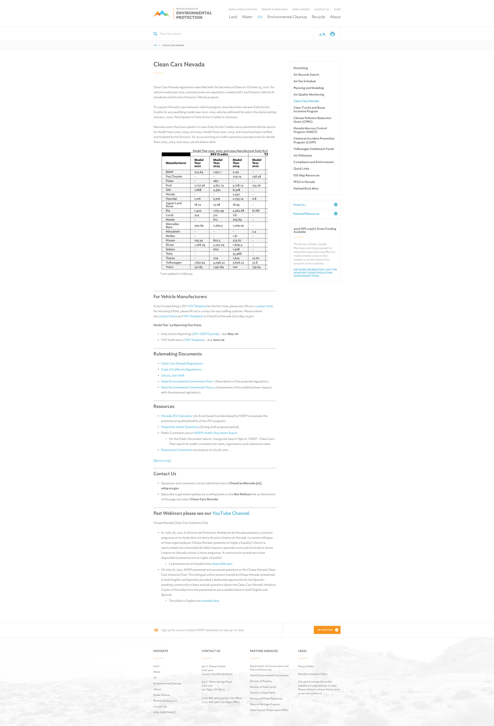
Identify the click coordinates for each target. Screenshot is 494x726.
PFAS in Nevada (304, 182)
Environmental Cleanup (287, 16)
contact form (264, 306)
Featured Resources (306, 214)
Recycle (318, 16)
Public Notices (161, 694)
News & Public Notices (242, 9)
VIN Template (197, 306)
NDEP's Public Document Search (215, 433)
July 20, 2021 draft (172, 375)
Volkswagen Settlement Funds (314, 149)
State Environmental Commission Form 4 (188, 387)
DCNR (337, 9)
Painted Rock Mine (306, 188)
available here (210, 601)
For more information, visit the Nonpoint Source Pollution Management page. (315, 272)
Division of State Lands (263, 686)
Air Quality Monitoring (309, 94)
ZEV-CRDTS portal (205, 334)
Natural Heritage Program (265, 704)
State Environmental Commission (269, 675)
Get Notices (325, 629)
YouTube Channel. (231, 513)
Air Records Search (306, 74)
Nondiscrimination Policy (312, 673)
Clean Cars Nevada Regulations (182, 363)
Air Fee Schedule (305, 81)
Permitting (301, 68)
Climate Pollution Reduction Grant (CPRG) (312, 119)
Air (260, 16)
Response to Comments (177, 450)
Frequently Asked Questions (180, 427)
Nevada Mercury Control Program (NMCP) (310, 130)
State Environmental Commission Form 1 (187, 381)
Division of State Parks (262, 692)
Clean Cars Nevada (306, 101)
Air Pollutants (303, 155)
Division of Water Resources (266, 698)
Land (233, 16)
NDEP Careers (301, 9)
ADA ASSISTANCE (164, 712)
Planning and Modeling (309, 88)
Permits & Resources (275, 9)
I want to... (300, 204)
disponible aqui (222, 563)
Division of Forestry (261, 681)
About (335, 16)
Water (247, 16)
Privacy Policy (306, 666)
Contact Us (321, 9)
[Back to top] (162, 460)
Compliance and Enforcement (314, 162)
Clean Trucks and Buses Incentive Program (309, 109)
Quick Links (301, 168)
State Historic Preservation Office (269, 710)
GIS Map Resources (307, 175)
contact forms (168, 316)
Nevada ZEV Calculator (176, 416)
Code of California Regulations (181, 369)
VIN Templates (193, 316)
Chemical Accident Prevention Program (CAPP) (314, 140)
